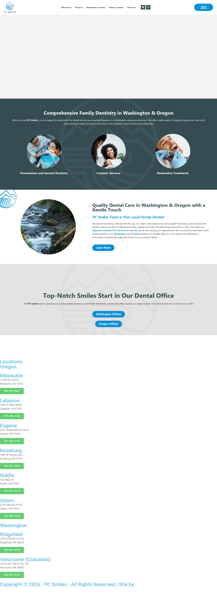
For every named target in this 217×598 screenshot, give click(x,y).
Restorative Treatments (173, 173)
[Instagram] (148, 7)
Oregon (135, 233)
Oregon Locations (116, 7)
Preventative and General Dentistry (44, 173)
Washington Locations (96, 7)
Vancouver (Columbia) (25, 559)
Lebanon (10, 401)
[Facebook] (143, 7)
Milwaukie (11, 376)
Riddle (7, 475)
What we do (66, 7)
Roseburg (11, 451)
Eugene (8, 426)
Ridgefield (11, 534)
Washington (120, 233)
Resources (131, 7)
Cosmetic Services (108, 173)
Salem (7, 501)
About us (79, 7)
